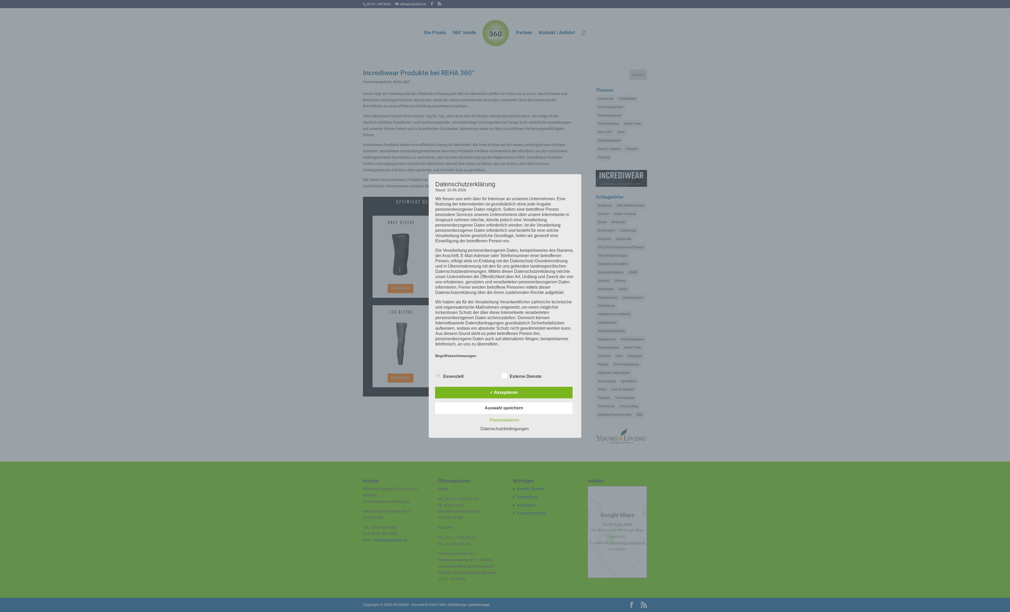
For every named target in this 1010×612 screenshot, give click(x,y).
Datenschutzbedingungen (505, 429)
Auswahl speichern (504, 408)
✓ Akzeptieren (504, 392)
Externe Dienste (526, 376)
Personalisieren (504, 420)
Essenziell (453, 376)
